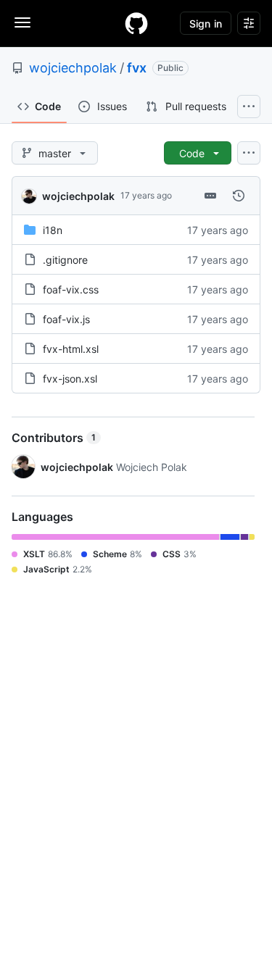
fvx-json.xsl (70, 378)
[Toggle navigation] (22, 22)
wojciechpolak (73, 67)
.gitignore (65, 260)
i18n (52, 230)
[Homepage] (136, 23)
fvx (137, 67)
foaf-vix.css (71, 289)
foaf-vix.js (66, 319)
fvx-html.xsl (71, 349)
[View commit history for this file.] (238, 195)
